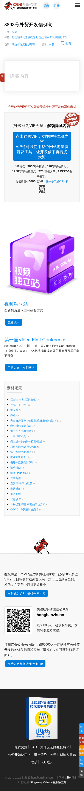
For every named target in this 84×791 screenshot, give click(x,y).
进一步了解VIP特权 (57, 181)
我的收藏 (81, 750)
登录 (46, 5)
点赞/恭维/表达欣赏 (21, 483)
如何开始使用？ (19, 754)
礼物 (81, 761)
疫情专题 (81, 739)
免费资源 (20, 747)
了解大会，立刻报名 (21, 367)
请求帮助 (15, 467)
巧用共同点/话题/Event (23, 446)
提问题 (14, 410)
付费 (51, 44)
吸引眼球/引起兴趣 (21, 425)
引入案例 (15, 493)
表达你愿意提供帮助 (23, 44)
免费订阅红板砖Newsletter (25, 663)
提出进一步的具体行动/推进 (26, 441)
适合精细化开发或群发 (25, 37)
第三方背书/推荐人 (21, 452)
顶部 (81, 772)
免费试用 (14, 322)
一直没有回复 (18, 436)
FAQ (34, 747)
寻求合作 (15, 478)
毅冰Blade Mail (19, 473)
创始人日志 (68, 754)
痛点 (13, 415)
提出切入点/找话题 (21, 430)
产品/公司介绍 (18, 404)
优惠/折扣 (15, 499)
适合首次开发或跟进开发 (53, 37)
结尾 (14, 32)
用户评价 (40, 754)
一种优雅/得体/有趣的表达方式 (27, 504)
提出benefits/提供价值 (23, 399)
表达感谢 (15, 488)
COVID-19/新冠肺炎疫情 (24, 509)
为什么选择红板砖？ (54, 747)
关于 (53, 754)
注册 (57, 5)
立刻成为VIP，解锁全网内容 (26, 593)
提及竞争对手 (18, 457)
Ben (69, 777)
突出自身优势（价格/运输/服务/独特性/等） (34, 420)
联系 (34, 762)
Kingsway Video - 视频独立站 (48, 782)
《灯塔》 (46, 762)
